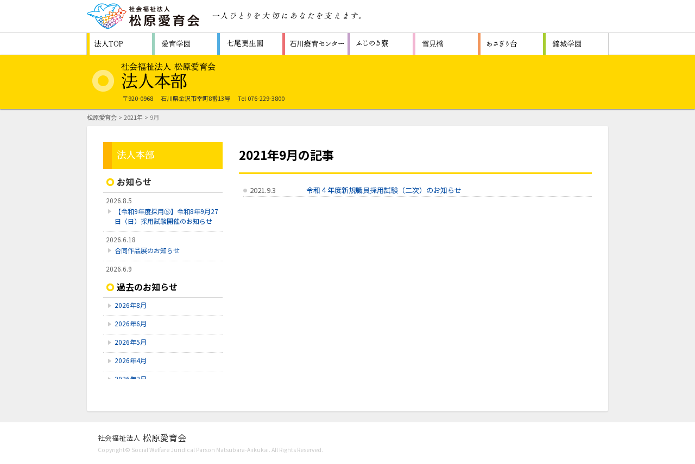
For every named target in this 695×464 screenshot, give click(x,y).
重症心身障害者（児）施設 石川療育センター (315, 44)
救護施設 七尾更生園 (249, 44)
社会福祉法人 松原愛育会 (144, 16)
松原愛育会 (102, 117)
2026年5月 (131, 341)
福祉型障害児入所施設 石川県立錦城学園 (575, 44)
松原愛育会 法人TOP (119, 44)
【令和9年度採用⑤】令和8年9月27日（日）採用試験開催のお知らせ (166, 216)
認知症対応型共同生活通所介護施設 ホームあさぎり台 (510, 44)
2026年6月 (131, 323)
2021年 (133, 117)
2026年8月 (131, 305)
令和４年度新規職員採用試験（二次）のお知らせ (384, 190)
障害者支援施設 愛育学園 (184, 44)
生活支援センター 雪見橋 (445, 44)
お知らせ (134, 181)
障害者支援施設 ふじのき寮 (380, 44)
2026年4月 (131, 360)
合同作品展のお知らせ (147, 250)
